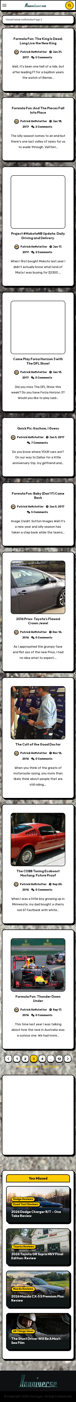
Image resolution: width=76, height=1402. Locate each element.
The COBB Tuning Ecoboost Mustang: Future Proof (38, 873)
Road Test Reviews (25, 1204)
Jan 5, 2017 (56, 437)
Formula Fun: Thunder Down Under (38, 998)
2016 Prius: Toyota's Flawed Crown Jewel (38, 621)
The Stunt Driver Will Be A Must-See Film (36, 1341)
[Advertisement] (38, 1116)
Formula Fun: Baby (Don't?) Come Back (38, 495)
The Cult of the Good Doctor (38, 744)
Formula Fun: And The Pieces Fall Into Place (38, 110)
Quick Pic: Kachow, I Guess (38, 428)
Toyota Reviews (23, 1246)
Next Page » (51, 1066)
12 (59, 1059)
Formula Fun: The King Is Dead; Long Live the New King (38, 41)
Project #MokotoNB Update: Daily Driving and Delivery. (38, 235)
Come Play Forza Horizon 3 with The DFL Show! (38, 361)
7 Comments (39, 442)
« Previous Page (28, 1066)
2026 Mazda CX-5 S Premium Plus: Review (38, 1298)
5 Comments (43, 57)
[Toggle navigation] (4, 5)
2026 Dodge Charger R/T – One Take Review (36, 1214)
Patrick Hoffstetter (33, 52)
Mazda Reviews (23, 1289)
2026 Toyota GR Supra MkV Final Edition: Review (37, 1256)
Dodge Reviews (23, 1199)
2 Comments (43, 126)
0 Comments (43, 377)
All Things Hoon (23, 1331)
